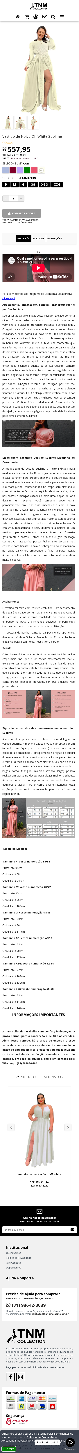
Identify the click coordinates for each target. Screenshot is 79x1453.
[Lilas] (20, 170)
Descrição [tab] (23, 238)
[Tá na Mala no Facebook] (11, 1378)
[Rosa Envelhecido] (34, 170)
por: (39, 1183)
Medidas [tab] (38, 238)
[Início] (17, 17)
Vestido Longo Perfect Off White (39, 1174)
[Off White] (41, 170)
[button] (53, 17)
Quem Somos (13, 1252)
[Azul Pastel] (5, 170)
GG (33, 185)
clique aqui (8, 298)
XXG (57, 185)
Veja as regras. (30, 220)
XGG (44, 185)
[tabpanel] (39, 657)
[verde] (27, 170)
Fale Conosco (13, 1262)
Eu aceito (8, 1449)
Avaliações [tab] (54, 238)
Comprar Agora (23, 213)
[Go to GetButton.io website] (70, 1449)
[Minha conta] (35, 17)
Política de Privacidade (18, 1257)
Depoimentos (13, 1267)
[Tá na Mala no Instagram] (21, 1378)
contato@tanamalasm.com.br (50, 1313)
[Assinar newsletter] (72, 1229)
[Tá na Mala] (39, 6)
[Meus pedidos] (44, 17)
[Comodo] (17, 1421)
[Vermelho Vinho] (13, 170)
